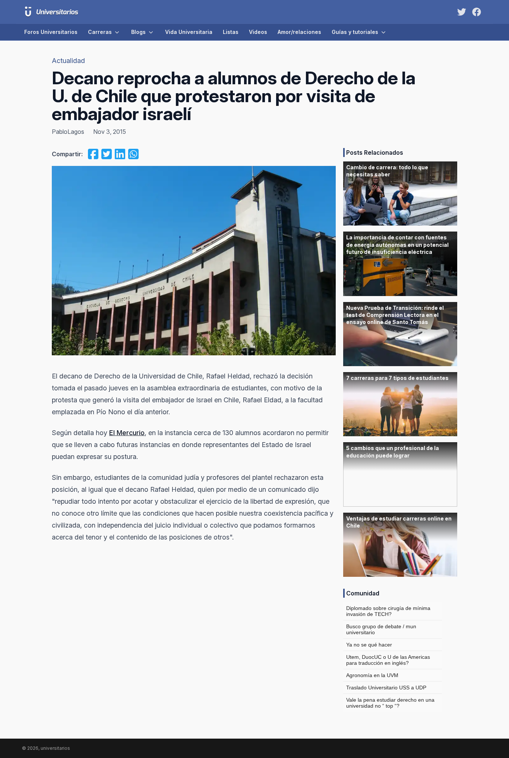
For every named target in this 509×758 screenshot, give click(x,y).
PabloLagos (68, 131)
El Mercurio (127, 433)
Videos (258, 32)
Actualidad (68, 61)
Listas (230, 32)
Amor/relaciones (299, 32)
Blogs (138, 32)
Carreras (100, 32)
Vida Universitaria (188, 32)
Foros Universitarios (51, 32)
